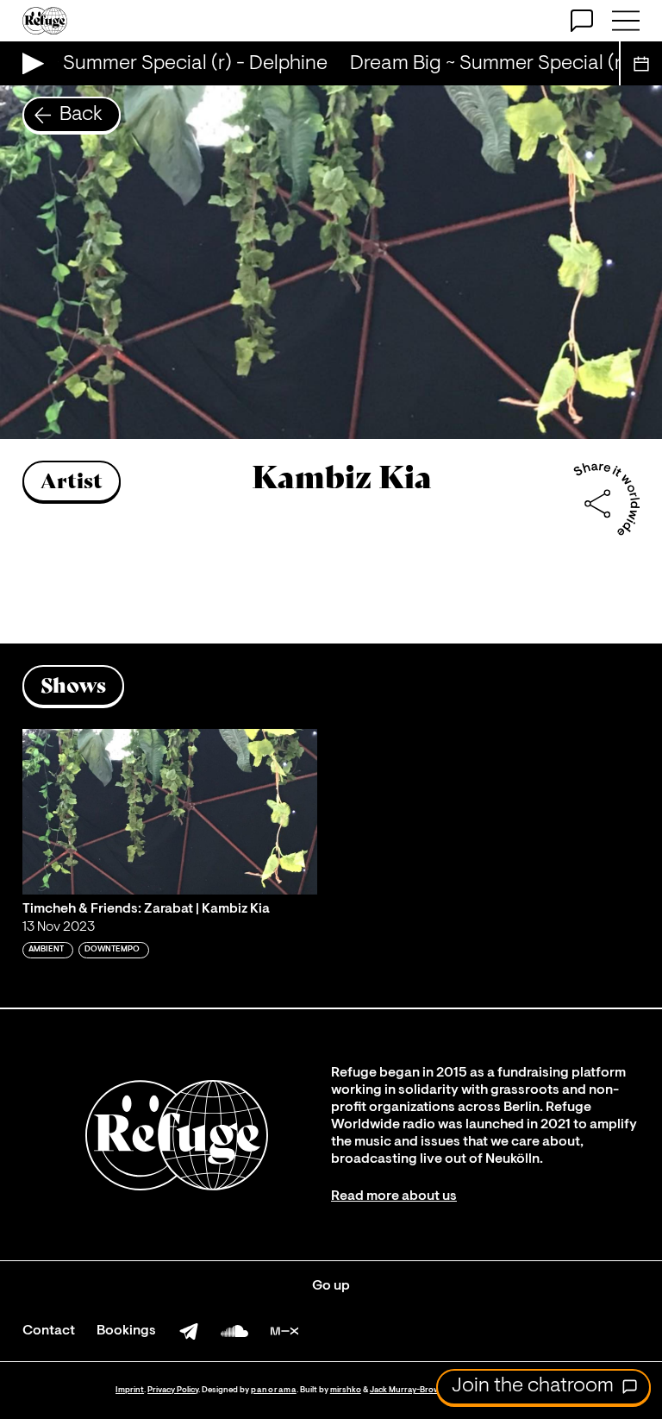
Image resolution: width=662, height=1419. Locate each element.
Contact (48, 1331)
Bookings (126, 1331)
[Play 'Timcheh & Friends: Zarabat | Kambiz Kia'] (169, 812)
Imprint (130, 1390)
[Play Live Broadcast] (29, 63)
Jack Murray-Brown (407, 1390)
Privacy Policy (172, 1390)
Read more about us (394, 1196)
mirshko (345, 1390)
